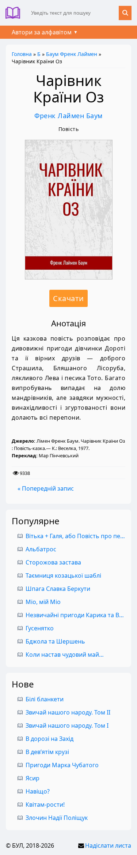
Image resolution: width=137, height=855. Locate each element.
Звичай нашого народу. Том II (68, 712)
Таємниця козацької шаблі (63, 575)
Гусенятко (40, 628)
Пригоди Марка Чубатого (62, 765)
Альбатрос (41, 549)
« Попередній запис (46, 488)
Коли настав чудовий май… (65, 654)
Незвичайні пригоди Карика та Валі (76, 615)
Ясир (32, 778)
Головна (22, 53)
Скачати (68, 298)
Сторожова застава (53, 562)
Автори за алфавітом (42, 32)
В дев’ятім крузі (47, 752)
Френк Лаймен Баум (68, 115)
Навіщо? (38, 791)
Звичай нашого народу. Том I (67, 725)
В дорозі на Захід (49, 739)
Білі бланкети (45, 699)
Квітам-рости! (45, 804)
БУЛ (15, 12)
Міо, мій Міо (43, 602)
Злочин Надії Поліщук (57, 818)
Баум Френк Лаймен (71, 53)
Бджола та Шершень (55, 641)
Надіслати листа (108, 845)
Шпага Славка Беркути (58, 589)
